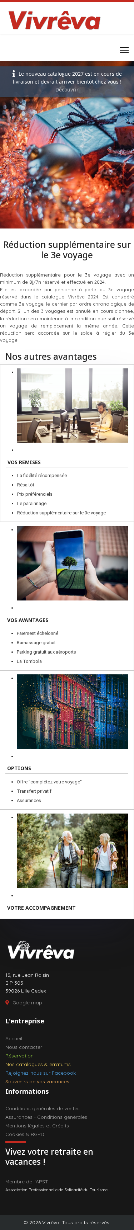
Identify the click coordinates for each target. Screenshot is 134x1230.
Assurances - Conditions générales (46, 1117)
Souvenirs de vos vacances (37, 1081)
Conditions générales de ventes (42, 1108)
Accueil (13, 1038)
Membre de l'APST (26, 1181)
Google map (27, 1002)
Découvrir (67, 89)
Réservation (19, 1055)
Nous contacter (23, 1047)
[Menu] (124, 50)
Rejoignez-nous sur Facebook (40, 1072)
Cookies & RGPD (24, 1134)
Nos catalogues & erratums (38, 1064)
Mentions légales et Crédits (37, 1125)
